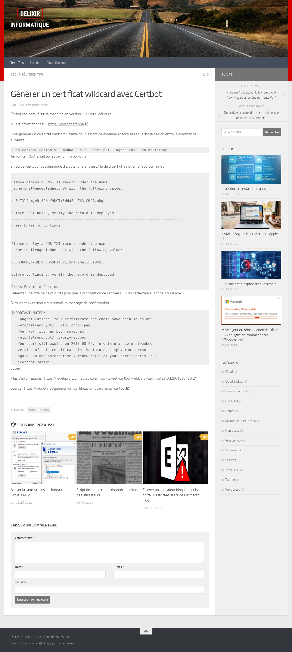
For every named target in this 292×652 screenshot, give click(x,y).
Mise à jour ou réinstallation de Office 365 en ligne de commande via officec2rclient (250, 335)
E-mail (119, 567)
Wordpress (232, 489)
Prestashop (233, 440)
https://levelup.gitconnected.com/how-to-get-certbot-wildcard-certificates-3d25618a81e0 (118, 378)
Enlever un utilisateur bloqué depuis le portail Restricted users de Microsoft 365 (172, 495)
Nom (19, 567)
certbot (32, 409)
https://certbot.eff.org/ (66, 124)
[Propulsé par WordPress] (40, 643)
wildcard (44, 409)
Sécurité (18, 74)
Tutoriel (35, 63)
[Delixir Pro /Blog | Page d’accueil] (30, 18)
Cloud (229, 372)
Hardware (231, 401)
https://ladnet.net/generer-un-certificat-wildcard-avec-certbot (74, 388)
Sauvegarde (233, 450)
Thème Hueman (65, 643)
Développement (236, 391)
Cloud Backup (56, 63)
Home (229, 411)
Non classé (232, 431)
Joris (20, 105)
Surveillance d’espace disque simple (248, 284)
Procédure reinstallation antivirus (246, 188)
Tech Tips (17, 63)
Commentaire (24, 538)
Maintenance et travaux (241, 421)
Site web (20, 582)
